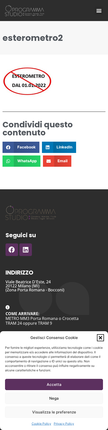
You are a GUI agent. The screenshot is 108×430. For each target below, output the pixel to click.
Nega (54, 398)
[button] (100, 337)
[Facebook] (12, 249)
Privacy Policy (64, 423)
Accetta (54, 384)
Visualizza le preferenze (54, 412)
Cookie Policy (41, 423)
